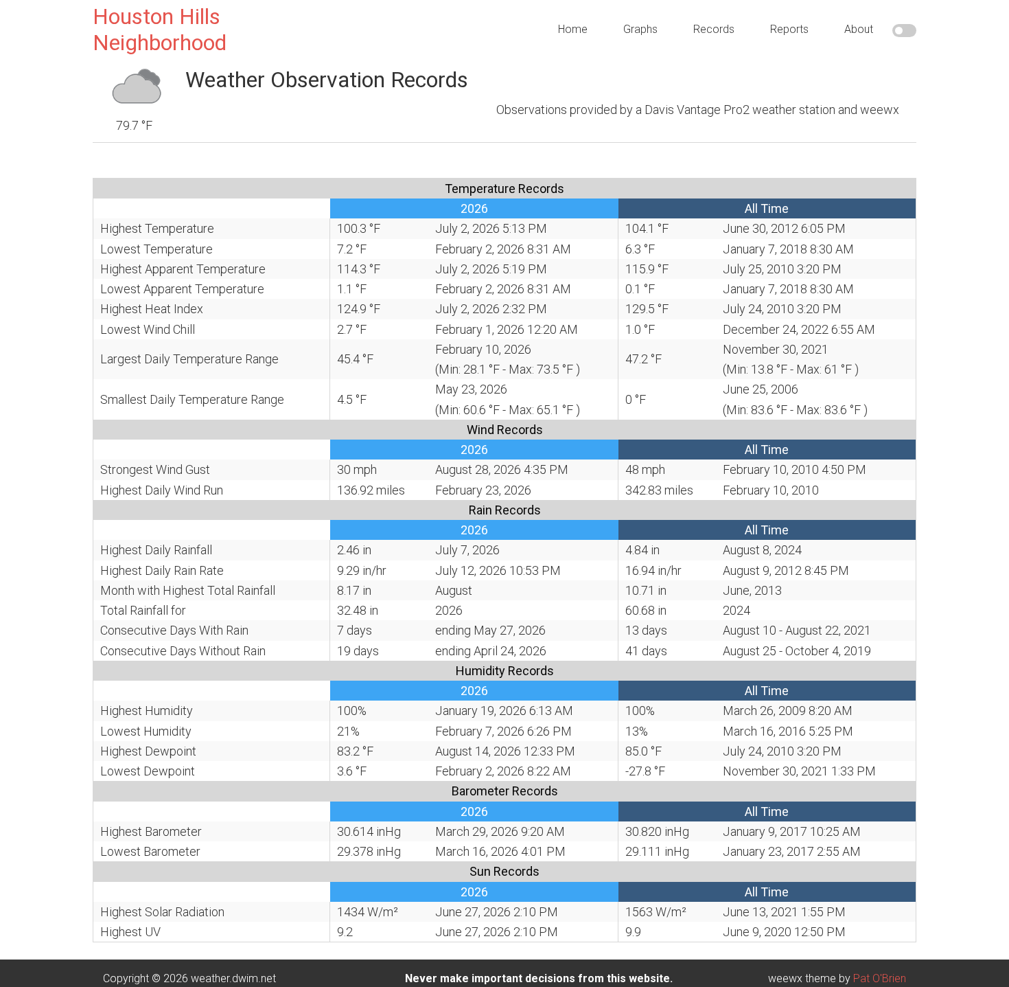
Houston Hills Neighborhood (160, 29)
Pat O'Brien (879, 978)
